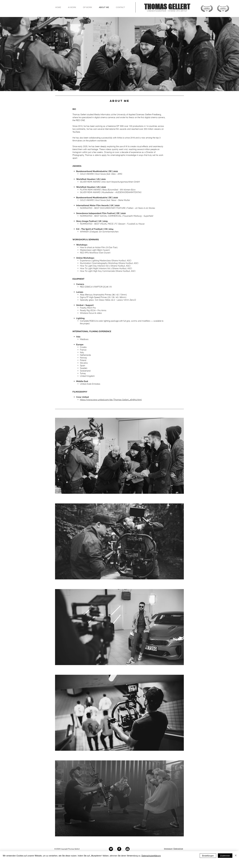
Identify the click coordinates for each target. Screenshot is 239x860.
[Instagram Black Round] (127, 849)
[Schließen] (235, 855)
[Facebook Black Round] (119, 849)
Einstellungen (208, 855)
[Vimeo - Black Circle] (111, 849)
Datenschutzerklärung (151, 855)
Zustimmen (225, 855)
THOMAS (156, 6)
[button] (119, 456)
